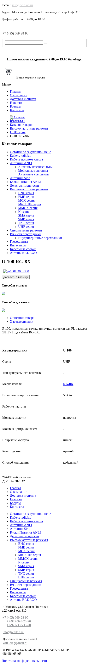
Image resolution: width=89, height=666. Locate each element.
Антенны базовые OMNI (35, 167)
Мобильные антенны (33, 170)
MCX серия (26, 200)
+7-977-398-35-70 (19, 625)
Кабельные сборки (23, 249)
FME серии (26, 196)
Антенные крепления (33, 174)
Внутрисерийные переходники (40, 238)
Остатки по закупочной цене (30, 152)
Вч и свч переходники (25, 234)
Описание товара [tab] (22, 318)
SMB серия (26, 219)
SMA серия (26, 215)
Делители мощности (24, 185)
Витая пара (18, 245)
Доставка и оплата (23, 99)
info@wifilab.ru (22, 5)
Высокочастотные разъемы (29, 189)
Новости (16, 102)
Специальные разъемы (26, 230)
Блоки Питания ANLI (25, 182)
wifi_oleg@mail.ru (15, 643)
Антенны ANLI (21, 163)
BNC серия (26, 193)
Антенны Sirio (20, 178)
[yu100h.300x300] (16, 271)
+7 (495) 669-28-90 (15, 33)
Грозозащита (19, 241)
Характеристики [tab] (21, 321)
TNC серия (26, 223)
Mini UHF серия (29, 204)
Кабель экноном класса (26, 159)
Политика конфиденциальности (24, 660)
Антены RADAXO (23, 253)
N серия (23, 211)
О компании (18, 95)
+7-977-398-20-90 (19, 621)
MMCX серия (27, 208)
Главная (15, 91)
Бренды (15, 106)
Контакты (17, 110)
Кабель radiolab (20, 155)
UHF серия (26, 226)
